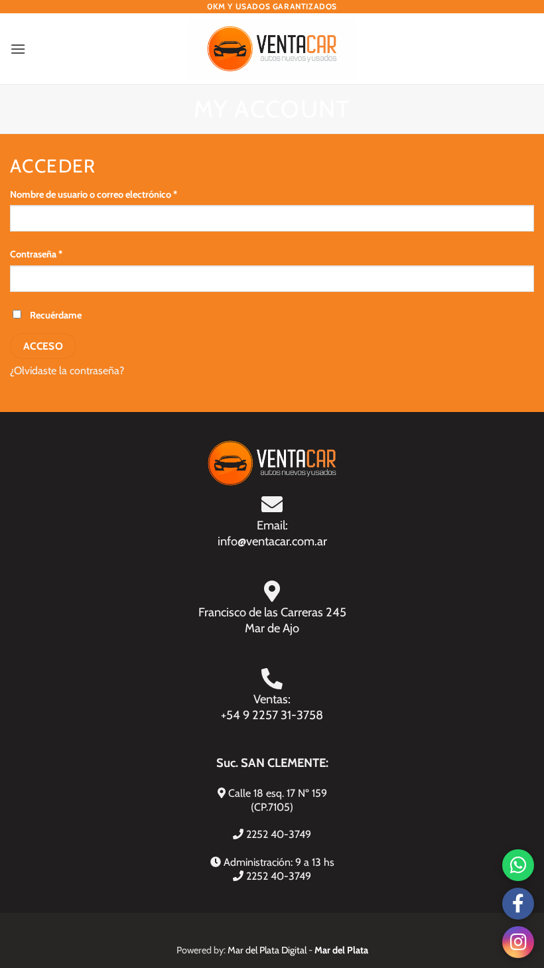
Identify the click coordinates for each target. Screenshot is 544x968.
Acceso (43, 346)
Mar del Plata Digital (267, 950)
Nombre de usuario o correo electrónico (116, 194)
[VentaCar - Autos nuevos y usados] (272, 49)
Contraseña (58, 253)
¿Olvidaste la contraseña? (67, 370)
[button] (18, 49)
